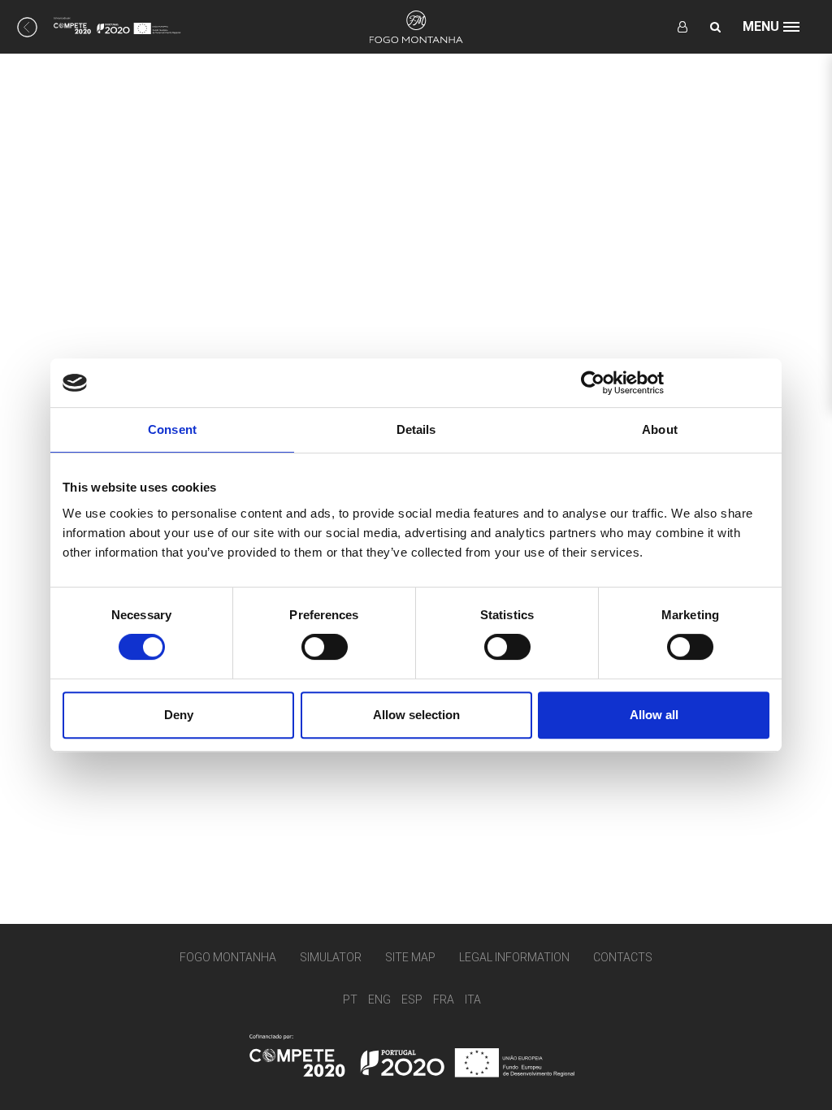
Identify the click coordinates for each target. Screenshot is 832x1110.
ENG (379, 1000)
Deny (178, 715)
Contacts (622, 957)
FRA (443, 1000)
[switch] (324, 647)
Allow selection (416, 715)
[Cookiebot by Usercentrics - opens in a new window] (593, 383)
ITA (473, 1000)
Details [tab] (416, 429)
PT (350, 1000)
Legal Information (514, 957)
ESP (411, 1000)
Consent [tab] (172, 429)
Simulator (331, 957)
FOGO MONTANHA (228, 957)
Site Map (410, 957)
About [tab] (660, 429)
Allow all (654, 715)
